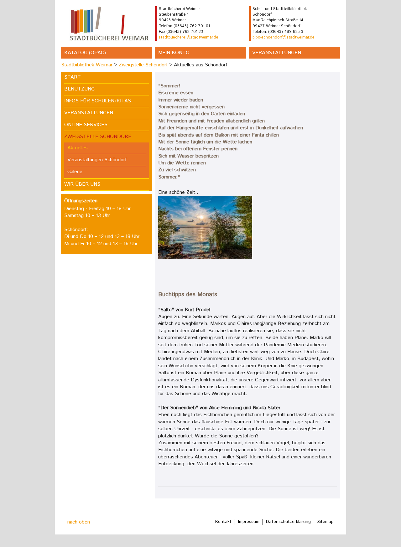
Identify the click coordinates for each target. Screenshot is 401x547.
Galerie (74, 171)
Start (72, 77)
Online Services (85, 124)
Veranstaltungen (276, 52)
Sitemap (325, 522)
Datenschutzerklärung (288, 522)
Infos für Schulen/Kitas (97, 101)
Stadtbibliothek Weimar (86, 65)
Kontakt (223, 522)
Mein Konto (174, 52)
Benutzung (79, 89)
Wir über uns (82, 184)
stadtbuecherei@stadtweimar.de (188, 37)
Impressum (248, 522)
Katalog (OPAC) (85, 52)
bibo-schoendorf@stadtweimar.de (284, 37)
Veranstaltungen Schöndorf (97, 159)
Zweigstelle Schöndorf (143, 65)
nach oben (78, 522)
